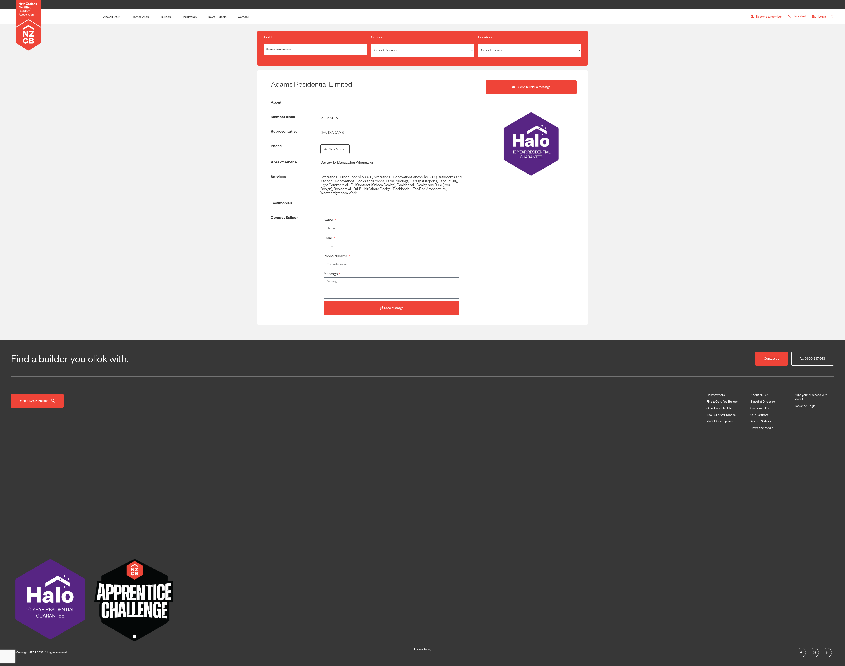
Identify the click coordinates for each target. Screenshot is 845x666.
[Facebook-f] (801, 652)
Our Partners (759, 414)
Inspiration (190, 16)
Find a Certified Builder (722, 401)
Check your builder (719, 408)
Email (328, 238)
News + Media (217, 16)
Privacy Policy (422, 649)
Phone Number (336, 256)
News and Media (761, 428)
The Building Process (721, 414)
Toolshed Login (805, 406)
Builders (166, 16)
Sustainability (759, 408)
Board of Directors (763, 401)
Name (329, 220)
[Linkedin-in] (827, 652)
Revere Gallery (760, 421)
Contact (243, 16)
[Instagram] (814, 652)
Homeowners (140, 16)
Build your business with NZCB (810, 397)
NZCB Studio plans (719, 421)
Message (331, 274)
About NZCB (111, 16)
